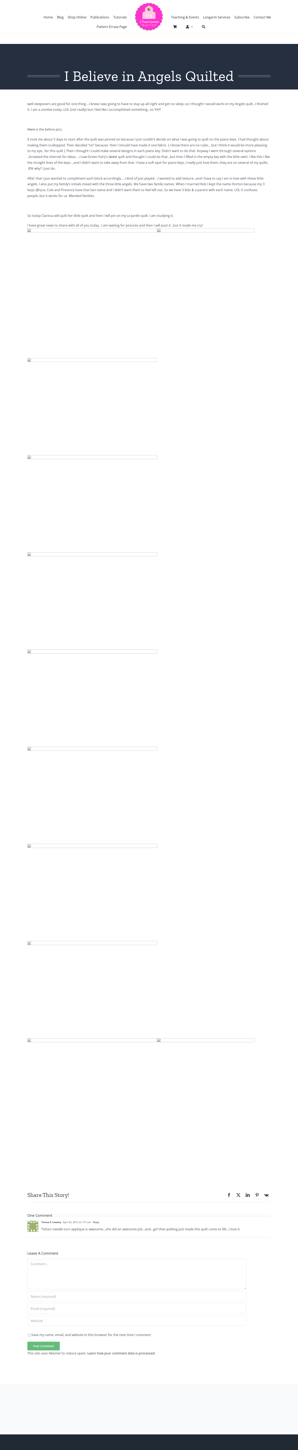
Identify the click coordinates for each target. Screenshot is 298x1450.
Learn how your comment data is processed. (121, 1353)
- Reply (95, 1222)
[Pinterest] (257, 1195)
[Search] (201, 26)
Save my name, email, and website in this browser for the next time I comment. (91, 1335)
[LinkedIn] (248, 1195)
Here (31, 129)
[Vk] (266, 1195)
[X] (238, 1195)
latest (112, 156)
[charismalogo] (149, 4)
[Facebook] (229, 1195)
